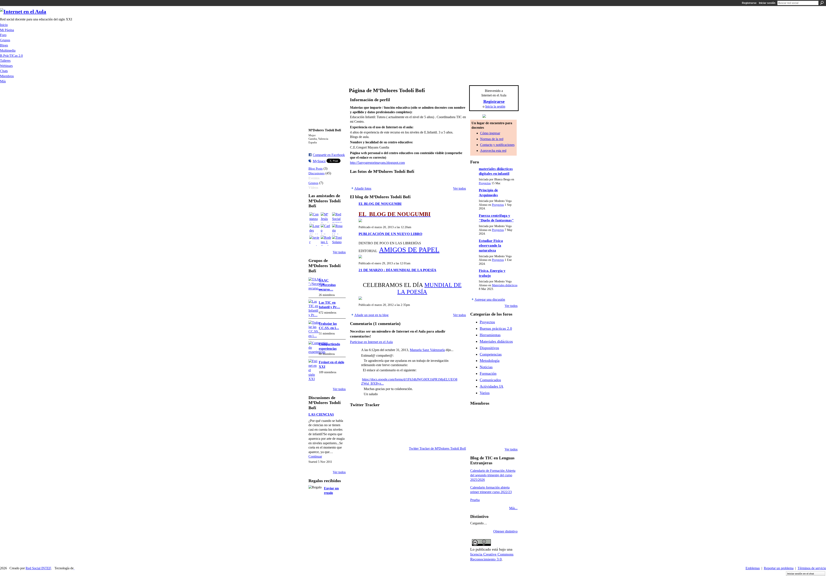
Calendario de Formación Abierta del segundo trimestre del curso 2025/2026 (492, 475)
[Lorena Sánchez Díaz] (475, 426)
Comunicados (490, 380)
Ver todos (339, 252)
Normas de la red (491, 139)
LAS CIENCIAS (321, 414)
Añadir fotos (362, 188)
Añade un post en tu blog (371, 315)
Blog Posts (315, 168)
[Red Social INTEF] (337, 217)
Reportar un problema (779, 568)
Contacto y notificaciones (497, 145)
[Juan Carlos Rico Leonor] (486, 426)
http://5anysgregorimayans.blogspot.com (377, 162)
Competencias (491, 354)
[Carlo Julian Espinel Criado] (326, 229)
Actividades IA (491, 386)
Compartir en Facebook (329, 155)
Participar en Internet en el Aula (371, 342)
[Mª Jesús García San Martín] (326, 217)
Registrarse (749, 3)
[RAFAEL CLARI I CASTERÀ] (486, 414)
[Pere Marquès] (475, 438)
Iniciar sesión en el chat (800, 573)
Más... (513, 508)
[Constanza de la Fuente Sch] (314, 217)
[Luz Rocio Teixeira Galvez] (508, 426)
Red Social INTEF (38, 568)
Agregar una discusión (490, 299)
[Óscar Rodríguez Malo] (497, 414)
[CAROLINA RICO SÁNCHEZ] (508, 438)
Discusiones (316, 173)
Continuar (315, 456)
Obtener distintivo (505, 531)
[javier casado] (314, 240)
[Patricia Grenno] (497, 438)
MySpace (319, 161)
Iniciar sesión (767, 3)
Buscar (822, 3)
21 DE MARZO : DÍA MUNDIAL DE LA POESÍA (397, 270)
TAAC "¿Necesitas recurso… (327, 285)
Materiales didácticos (504, 285)
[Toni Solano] (337, 240)
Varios (485, 393)
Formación (488, 373)
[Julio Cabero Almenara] (486, 438)
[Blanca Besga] (497, 426)
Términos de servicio (812, 568)
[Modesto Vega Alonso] (508, 414)
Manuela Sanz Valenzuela (427, 350)
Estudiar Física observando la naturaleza (491, 245)
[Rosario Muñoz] (337, 229)
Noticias (486, 367)
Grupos (313, 183)
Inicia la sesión (495, 106)
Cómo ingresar (490, 133)
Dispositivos (489, 348)
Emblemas (753, 568)
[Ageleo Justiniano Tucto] (475, 414)
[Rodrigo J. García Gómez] (326, 240)
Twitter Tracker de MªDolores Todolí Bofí (437, 448)
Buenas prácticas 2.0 (496, 328)
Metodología (489, 360)
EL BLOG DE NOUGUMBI (380, 204)
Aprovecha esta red (493, 150)
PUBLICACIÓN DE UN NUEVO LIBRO (390, 234)
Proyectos (485, 183)
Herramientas (490, 335)
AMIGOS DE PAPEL (409, 250)
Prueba (475, 500)
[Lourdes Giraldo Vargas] (314, 229)
